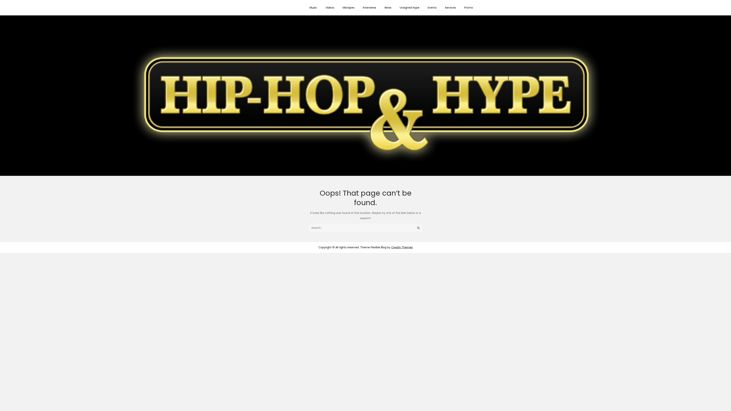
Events (432, 8)
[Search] (418, 228)
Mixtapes (348, 8)
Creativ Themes (402, 247)
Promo (468, 8)
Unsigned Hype (409, 8)
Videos (330, 8)
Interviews (369, 8)
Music (313, 8)
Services (450, 8)
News (388, 8)
